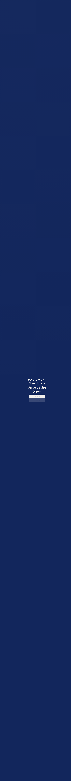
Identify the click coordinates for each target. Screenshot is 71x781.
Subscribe (37, 396)
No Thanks (37, 400)
